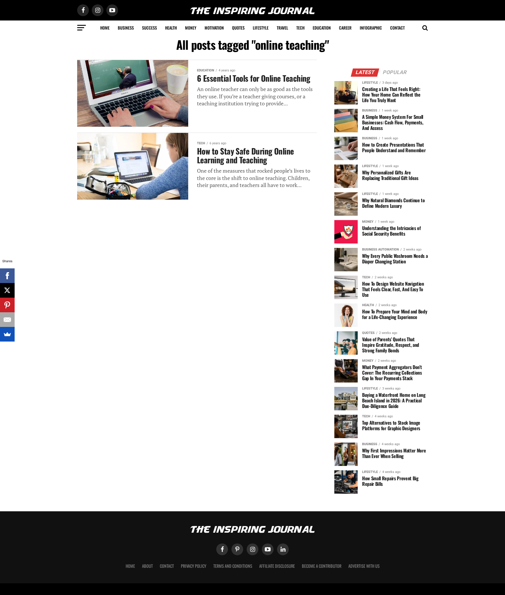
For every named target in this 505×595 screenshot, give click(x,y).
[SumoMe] (7, 334)
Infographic (371, 28)
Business (126, 28)
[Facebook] (7, 275)
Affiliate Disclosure (277, 566)
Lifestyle (261, 28)
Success (149, 28)
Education (322, 28)
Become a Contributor (321, 566)
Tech (300, 28)
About (147, 566)
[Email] (7, 319)
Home (105, 28)
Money (190, 28)
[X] (7, 290)
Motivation (214, 28)
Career (345, 28)
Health (171, 28)
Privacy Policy (193, 566)
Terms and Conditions (232, 566)
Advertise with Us (364, 566)
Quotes (238, 28)
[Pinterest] (7, 305)
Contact (397, 28)
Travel (282, 28)
